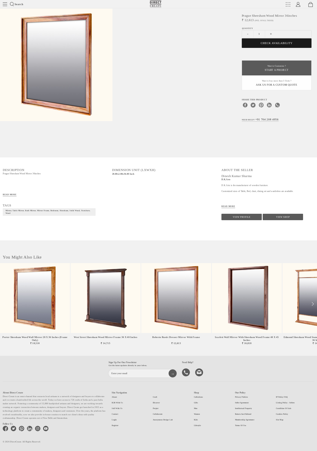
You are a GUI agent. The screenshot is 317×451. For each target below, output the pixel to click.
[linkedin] (269, 105)
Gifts (196, 403)
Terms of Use (240, 425)
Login (114, 420)
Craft (155, 397)
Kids (196, 420)
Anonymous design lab (163, 420)
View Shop (283, 217)
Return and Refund (243, 414)
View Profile (241, 217)
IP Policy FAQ (282, 397)
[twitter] (253, 105)
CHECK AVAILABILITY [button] (277, 43)
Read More (10, 194)
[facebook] (245, 105)
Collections (198, 397)
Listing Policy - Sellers (285, 403)
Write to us (199, 372)
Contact (115, 414)
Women (197, 414)
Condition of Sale (283, 408)
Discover (156, 403)
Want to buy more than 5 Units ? (276, 83)
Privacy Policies (241, 397)
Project (155, 408)
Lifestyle (197, 425)
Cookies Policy (282, 414)
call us (186, 372)
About (114, 397)
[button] (312, 304)
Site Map (279, 420)
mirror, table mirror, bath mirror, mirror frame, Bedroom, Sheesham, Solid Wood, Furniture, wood (48, 212)
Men (196, 408)
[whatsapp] (277, 105)
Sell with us (117, 408)
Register (115, 425)
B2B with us (117, 403)
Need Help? (260, 119)
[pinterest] (261, 105)
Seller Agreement (242, 403)
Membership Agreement (244, 420)
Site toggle (5, 4)
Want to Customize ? (276, 68)
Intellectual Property (243, 408)
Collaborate (157, 414)
